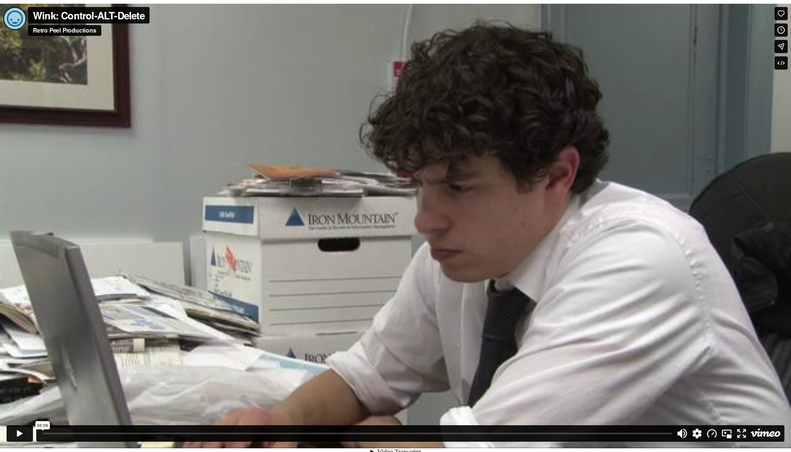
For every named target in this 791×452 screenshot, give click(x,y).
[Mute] (682, 433)
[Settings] (697, 433)
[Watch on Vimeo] (765, 433)
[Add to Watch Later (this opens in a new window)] (781, 30)
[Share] (781, 46)
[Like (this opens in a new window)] (781, 13)
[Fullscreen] (741, 433)
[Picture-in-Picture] (726, 433)
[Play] (20, 433)
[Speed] (711, 433)
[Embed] (781, 63)
